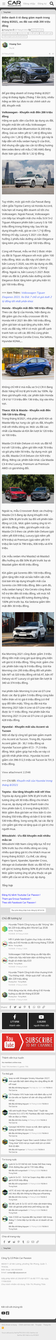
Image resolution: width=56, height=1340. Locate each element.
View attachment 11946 (16, 772)
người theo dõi (41, 1023)
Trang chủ (47, 1325)
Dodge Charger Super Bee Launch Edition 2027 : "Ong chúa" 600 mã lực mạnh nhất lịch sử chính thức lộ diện (31, 1143)
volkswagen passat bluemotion (14, 36)
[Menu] (4, 4)
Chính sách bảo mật (26, 1325)
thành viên (14, 1023)
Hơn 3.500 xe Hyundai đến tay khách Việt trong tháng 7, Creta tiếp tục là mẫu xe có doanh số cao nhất (31, 1220)
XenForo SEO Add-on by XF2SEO (28, 1335)
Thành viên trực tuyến (13, 1057)
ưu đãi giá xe (33, 33)
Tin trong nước (9, 1159)
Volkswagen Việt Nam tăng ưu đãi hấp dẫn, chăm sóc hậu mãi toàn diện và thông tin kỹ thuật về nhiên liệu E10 (29, 957)
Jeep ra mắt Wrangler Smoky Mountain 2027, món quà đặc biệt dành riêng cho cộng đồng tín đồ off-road (31, 1081)
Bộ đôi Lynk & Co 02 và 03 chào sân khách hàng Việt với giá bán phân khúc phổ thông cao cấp (30, 1205)
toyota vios (23, 33)
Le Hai (10, 931)
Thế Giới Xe (13, 1090)
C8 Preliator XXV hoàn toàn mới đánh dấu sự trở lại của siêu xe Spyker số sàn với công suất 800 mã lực (30, 1097)
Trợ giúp (38, 1325)
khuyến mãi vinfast (9, 33)
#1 (53, 54)
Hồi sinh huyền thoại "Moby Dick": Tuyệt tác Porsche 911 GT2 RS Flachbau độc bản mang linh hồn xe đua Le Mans (31, 1113)
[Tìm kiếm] (51, 3)
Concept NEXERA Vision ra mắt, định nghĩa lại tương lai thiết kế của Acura (29, 1128)
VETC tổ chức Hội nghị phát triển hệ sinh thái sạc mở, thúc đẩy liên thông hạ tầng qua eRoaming (30, 1192)
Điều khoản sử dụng (9, 1325)
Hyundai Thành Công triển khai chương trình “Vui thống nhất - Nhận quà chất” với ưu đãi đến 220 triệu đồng (30, 975)
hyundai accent (37, 30)
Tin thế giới (7, 1073)
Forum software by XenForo (20, 1333)
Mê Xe (10, 946)
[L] (5, 929)
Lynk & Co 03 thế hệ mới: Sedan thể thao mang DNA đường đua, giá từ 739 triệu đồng (30, 1166)
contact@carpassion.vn (16, 1272)
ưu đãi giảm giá (46, 33)
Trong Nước (18, 931)
